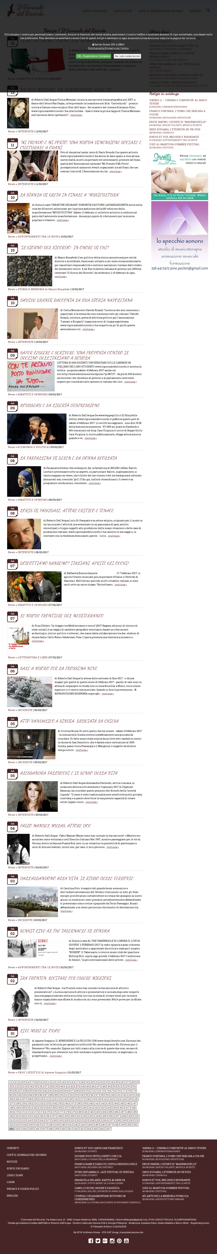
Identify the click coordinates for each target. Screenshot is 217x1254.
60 (36, 1090)
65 (61, 1090)
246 (103, 1124)
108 (30, 1099)
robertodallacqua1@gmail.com (131, 1219)
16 (72, 1082)
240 (63, 1124)
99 (107, 1095)
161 (90, 1107)
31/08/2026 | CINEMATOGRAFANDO (168, 106)
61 (41, 1090)
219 (60, 1120)
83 (25, 1095)
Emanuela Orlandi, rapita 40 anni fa (100, 1181)
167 (127, 1107)
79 (134, 1090)
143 (109, 1103)
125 (130, 1099)
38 (51, 1086)
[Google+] (105, 1240)
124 (124, 1099)
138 (78, 1103)
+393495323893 (106, 1219)
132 (41, 1103)
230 (131, 1120)
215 (35, 1120)
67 (71, 1090)
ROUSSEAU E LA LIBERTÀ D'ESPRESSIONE (60, 405)
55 (10, 1090)
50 (114, 1086)
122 (111, 1099)
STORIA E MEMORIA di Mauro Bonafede (44, 289)
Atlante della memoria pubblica (165, 1197)
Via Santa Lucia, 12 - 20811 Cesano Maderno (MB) (71, 1219)
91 (66, 1095)
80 (10, 1095)
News (11, 131)
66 (66, 1090)
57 (20, 1090)
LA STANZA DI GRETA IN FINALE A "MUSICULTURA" (70, 194)
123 (117, 1099)
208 (124, 1116)
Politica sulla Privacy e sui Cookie (108, 48)
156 (60, 1107)
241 (70, 1124)
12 (53, 1082)
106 (17, 1099)
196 (48, 1116)
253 (18, 1128)
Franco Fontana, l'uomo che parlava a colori (173, 1157)
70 (87, 1090)
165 (115, 1107)
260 (63, 1128)
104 (137, 1095)
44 (82, 1086)
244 (89, 1124)
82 (20, 1095)
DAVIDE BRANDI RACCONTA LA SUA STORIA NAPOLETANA (76, 300)
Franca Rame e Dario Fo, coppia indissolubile (106, 1165)
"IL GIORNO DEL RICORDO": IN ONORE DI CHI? (64, 247)
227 (111, 1120)
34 (30, 1086)
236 (37, 1124)
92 (71, 1095)
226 (105, 1120)
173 (36, 1111)
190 (11, 1116)
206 (111, 1116)
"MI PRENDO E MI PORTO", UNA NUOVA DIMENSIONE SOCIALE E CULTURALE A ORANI (80, 145)
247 (109, 1124)
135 (60, 1103)
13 (58, 1082)
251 (135, 1124)
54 (134, 1086)
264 (89, 1128)
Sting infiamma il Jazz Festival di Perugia (104, 1173)
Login (11, 1182)
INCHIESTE (25, 710)
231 (137, 1120)
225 (98, 1120)
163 (103, 1107)
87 (46, 1095)
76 (118, 1090)
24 (111, 1082)
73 (102, 1090)
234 (24, 1124)
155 (54, 1107)
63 (51, 1090)
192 (23, 1116)
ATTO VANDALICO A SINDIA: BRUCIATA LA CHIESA (69, 721)
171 (23, 1111)
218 (54, 1120)
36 (41, 1086)
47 (98, 1086)
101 (119, 1095)
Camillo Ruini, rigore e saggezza (104, 1189)
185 (110, 1111)
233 (18, 1124)
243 (83, 1124)
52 (124, 1086)
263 (82, 1128)
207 (117, 1116)
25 (117, 1082)
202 (85, 1116)
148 (11, 1107)
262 (76, 1128)
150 (24, 1107)
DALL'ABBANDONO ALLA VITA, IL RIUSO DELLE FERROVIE (76, 878)
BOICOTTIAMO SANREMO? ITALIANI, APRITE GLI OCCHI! (74, 563)
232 (11, 1124)
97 (97, 1095)
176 (55, 1111)
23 (106, 1082)
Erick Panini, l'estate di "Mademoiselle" (177, 122)
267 (108, 1128)
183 (98, 1111)
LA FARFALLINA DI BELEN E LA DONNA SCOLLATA (68, 458)
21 (96, 1082)
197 (54, 1116)
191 (17, 1116)
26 (122, 1082)
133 (48, 1103)
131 (35, 1103)
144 (116, 1103)
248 (116, 1124)
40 (61, 1086)
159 (79, 1107)
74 (108, 1090)
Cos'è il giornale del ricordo (27, 1154)
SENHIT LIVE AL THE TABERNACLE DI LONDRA (65, 930)
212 (17, 1120)
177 (61, 1111)
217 (48, 1120)
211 (11, 1120)
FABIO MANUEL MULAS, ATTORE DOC (55, 825)
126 (136, 1099)
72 (97, 1090)
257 (44, 1128)
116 (76, 1099)
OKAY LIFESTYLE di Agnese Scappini (42, 1072)
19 (87, 1082)
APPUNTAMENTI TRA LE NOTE (38, 236)
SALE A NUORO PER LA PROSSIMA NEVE (58, 668)
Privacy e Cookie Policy (23, 1188)
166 (121, 1107)
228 (118, 1120)
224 (92, 1120)
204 (98, 1116)
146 (128, 1103)
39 (56, 1086)
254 (24, 1128)
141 (97, 1103)
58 (26, 1090)
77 (123, 1090)
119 (93, 1099)
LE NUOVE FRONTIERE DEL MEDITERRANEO (61, 615)
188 (129, 1111)
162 (96, 1107)
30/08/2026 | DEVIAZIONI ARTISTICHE (170, 117)
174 (42, 1111)
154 (48, 1107)
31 (15, 1086)
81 (15, 1095)
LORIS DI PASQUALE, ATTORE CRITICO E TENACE (67, 510)
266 (102, 1128)
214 (29, 1120)
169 (11, 1111)
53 (129, 1086)
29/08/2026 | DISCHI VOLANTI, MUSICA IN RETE (175, 125)
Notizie (12, 1161)
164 (109, 1107)
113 (58, 1099)
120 (99, 1099)
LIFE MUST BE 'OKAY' (40, 1030)
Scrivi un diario (18, 1168)
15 (67, 1082)
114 (64, 1099)
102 (125, 1095)
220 (66, 1120)
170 (17, 1111)
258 (50, 1128)
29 (137, 1082)
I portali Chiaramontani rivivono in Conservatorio (108, 1199)
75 (113, 1090)
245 (96, 1124)
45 (87, 1086)
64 (56, 1090)
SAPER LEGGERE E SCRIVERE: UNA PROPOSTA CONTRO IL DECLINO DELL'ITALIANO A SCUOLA (74, 355)
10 (44, 1082)
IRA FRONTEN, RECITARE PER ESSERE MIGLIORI (65, 978)
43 (77, 1086)
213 (23, 1120)
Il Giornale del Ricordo (33, 1219)
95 (86, 1095)
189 (135, 1111)
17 (77, 1082)
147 (135, 1103)
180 (80, 1111)
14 (63, 1082)
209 (130, 1116)
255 (31, 1128)
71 (92, 1090)
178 (68, 1111)
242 (76, 1124)
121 (105, 1099)
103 (131, 1095)
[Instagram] (112, 1240)
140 (91, 1103)
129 (23, 1103)
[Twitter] (98, 1240)
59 (31, 1090)
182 (92, 1111)
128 (17, 1103)
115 (70, 1099)
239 (57, 1124)
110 (41, 1099)
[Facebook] (90, 1240)
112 (53, 1099)
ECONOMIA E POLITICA (33, 447)
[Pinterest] (119, 1240)
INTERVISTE (26, 131)
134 (54, 1103)
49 (108, 1086)
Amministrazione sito (131, 1232)
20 (91, 1082)
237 (44, 1124)
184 (104, 1111)
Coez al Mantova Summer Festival (174, 144)
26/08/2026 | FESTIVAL (161, 147)
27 (127, 1082)
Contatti (13, 1148)
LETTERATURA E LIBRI (32, 657)
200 (72, 1116)
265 (95, 1128)
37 (46, 1086)
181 (86, 1111)
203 (91, 1116)
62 (46, 1090)
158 (72, 1107)
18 (82, 1082)
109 (36, 1099)
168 (133, 1107)
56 (15, 1090)
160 (85, 1107)
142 (103, 1103)
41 (66, 1086)
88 (51, 1095)
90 (61, 1095)
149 (17, 1107)
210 (137, 1116)
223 (85, 1120)
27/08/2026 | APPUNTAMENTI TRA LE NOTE (173, 140)
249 (123, 1124)
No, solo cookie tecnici (127, 56)
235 (31, 1124)
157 (66, 1107)
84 (30, 1095)
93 (76, 1095)
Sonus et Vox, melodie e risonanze (174, 136)
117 (82, 1099)
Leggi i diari (15, 1175)
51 (119, 1086)
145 (122, 1103)
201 (79, 1116)
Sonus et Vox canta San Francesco (99, 1149)
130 (30, 1103)
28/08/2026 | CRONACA (161, 132)
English (12, 1195)
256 (37, 1128)
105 (11, 1099)
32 (20, 1086)
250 (129, 1124)
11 (49, 1082)
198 (60, 1116)
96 (92, 1095)
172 (30, 1111)
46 (93, 1086)
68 (77, 1090)
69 (82, 1090)
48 (103, 1086)
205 (104, 1116)
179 (74, 1111)
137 (72, 1103)
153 (42, 1107)
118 (88, 1099)
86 (41, 1095)
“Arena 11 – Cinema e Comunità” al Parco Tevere (174, 1149)
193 (29, 1116)
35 (36, 1086)
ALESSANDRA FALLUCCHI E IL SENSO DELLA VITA (69, 773)
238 (50, 1124)
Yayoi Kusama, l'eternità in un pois (174, 129)
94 (81, 1095)
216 (41, 1120)
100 (113, 1095)
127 (11, 1103)
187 (123, 1111)
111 (47, 1099)
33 (25, 1086)
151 (29, 1107)
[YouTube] (126, 1240)
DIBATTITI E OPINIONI (32, 394)
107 (23, 1099)
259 (57, 1128)
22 (101, 1082)
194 (35, 1116)
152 (35, 1107)
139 (84, 1103)
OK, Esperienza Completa (93, 56)
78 (129, 1090)
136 (66, 1103)
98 (102, 1095)
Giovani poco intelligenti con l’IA (98, 1157)
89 (56, 1095)
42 (71, 1086)
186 (116, 1111)
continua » (76, 115)
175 (49, 1111)
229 (124, 1120)
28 (132, 1082)
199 (66, 1116)
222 (79, 1120)
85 (36, 1095)
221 (72, 1120)
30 (10, 1086)
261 (70, 1128)
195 (41, 1116)
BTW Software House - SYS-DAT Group (98, 1232)
